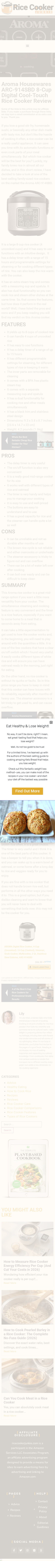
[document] (27, 780)
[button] (51, 722)
